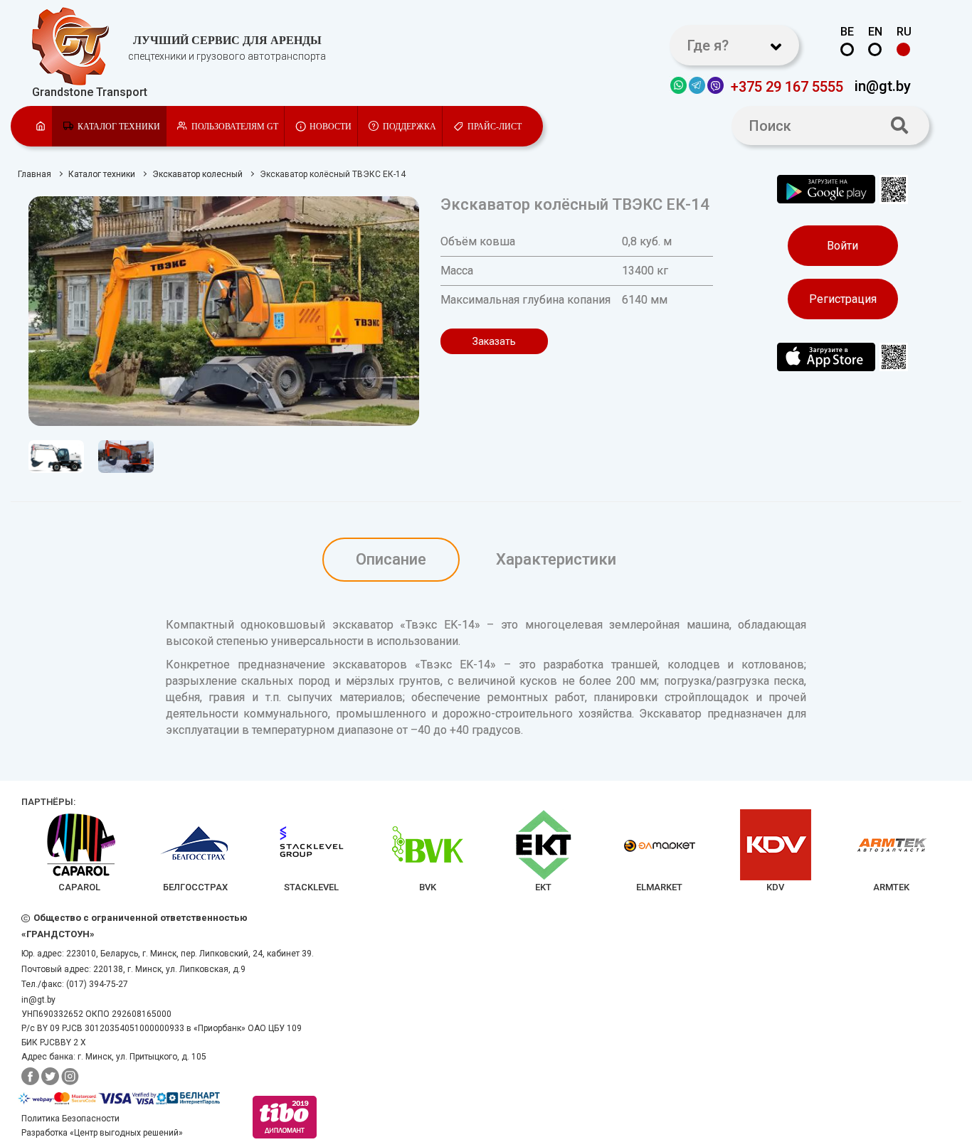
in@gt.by (883, 85)
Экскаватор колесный (197, 174)
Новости (331, 127)
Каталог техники (119, 127)
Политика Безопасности (70, 1119)
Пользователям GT (234, 127)
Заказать (494, 341)
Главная (34, 174)
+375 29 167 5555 (787, 86)
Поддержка (409, 127)
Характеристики (556, 559)
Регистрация (843, 299)
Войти (842, 245)
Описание (391, 559)
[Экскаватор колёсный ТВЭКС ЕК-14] (223, 311)
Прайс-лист (494, 127)
